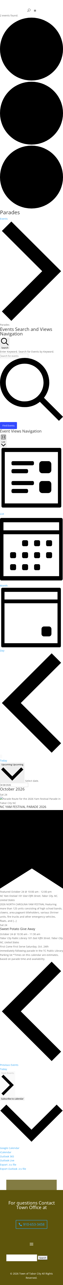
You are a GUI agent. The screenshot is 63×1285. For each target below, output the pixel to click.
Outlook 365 (7, 1156)
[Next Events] (1, 756)
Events (4, 218)
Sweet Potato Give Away (17, 929)
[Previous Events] (31, 752)
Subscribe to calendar (12, 1098)
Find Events (8, 425)
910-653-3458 (33, 1224)
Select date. (32, 780)
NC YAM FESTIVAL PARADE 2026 (23, 807)
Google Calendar (9, 1148)
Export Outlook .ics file (13, 1168)
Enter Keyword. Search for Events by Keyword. (27, 351)
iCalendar (5, 1152)
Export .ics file (8, 1164)
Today (3, 760)
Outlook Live (7, 1160)
